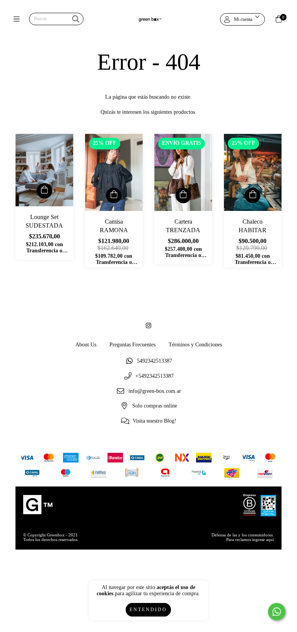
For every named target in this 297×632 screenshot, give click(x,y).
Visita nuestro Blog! (154, 421)
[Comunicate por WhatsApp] (276, 611)
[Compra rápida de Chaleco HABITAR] (252, 195)
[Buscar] (76, 19)
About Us (85, 345)
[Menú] (18, 19)
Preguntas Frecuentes (132, 345)
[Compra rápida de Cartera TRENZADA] (183, 195)
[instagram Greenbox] (148, 325)
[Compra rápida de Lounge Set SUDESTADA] (44, 191)
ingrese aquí (263, 539)
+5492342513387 (154, 376)
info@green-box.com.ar (154, 391)
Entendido (148, 609)
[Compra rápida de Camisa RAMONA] (113, 195)
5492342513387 (154, 361)
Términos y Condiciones (195, 345)
